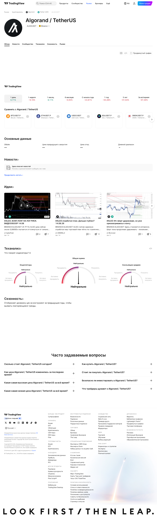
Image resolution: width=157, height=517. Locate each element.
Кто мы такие (75, 455)
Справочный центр (77, 462)
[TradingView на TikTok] (31, 422)
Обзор (72, 430)
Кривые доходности (55, 471)
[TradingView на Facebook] (10, 422)
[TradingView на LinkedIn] (22, 422)
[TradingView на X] (5, 422)
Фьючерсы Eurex (76, 446)
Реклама (130, 433)
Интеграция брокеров (135, 435)
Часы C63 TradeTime (78, 478)
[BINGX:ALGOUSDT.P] (109, 216)
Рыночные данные (77, 421)
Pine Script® (52, 478)
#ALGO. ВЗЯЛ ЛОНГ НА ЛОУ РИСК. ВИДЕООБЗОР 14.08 (20, 222)
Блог (72, 460)
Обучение (101, 437)
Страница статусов (77, 501)
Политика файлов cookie (79, 492)
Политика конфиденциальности (81, 490)
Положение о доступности (80, 494)
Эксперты (101, 449)
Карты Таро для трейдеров (80, 476)
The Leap (73, 437)
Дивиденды (52, 460)
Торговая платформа (134, 426)
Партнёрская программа (136, 437)
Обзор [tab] (7, 44)
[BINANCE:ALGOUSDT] (6, 216)
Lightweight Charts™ (134, 421)
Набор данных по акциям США (81, 449)
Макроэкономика (54, 476)
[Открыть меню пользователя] (134, 3)
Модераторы (103, 428)
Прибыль (51, 458)
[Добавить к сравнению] (27, 116)
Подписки (74, 419)
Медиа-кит (74, 467)
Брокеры (99, 3)
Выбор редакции (104, 440)
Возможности (75, 417)
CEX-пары (51, 433)
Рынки (89, 3)
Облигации (52, 428)
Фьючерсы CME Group (78, 444)
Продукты (63, 3)
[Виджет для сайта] (126, 53)
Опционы (51, 474)
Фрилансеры (103, 451)
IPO (49, 462)
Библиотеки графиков (135, 419)
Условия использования (79, 485)
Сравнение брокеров (78, 435)
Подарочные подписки (78, 424)
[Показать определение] (11, 144)
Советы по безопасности (79, 497)
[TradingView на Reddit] (35, 422)
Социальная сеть (104, 417)
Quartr (34, 450)
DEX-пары (51, 435)
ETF (49, 425)
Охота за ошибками (77, 499)
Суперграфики (53, 417)
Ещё (108, 3)
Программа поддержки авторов (110, 424)
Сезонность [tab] (52, 44)
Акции (50, 423)
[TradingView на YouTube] (14, 422)
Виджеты (130, 417)
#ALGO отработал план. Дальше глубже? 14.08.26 (75, 222)
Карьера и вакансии (77, 465)
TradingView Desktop (55, 487)
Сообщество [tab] (27, 44)
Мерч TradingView (76, 474)
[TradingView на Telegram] (27, 422)
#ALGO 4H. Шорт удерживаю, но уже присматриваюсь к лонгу (124, 222)
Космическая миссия (78, 458)
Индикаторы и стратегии (107, 446)
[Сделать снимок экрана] (121, 53)
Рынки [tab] (62, 44)
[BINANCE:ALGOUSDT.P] (57, 216)
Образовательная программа (137, 440)
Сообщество (77, 3)
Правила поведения (105, 426)
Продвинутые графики (135, 424)
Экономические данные (57, 455)
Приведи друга (103, 421)
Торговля (101, 435)
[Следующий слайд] (151, 205)
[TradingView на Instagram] (18, 422)
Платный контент (104, 453)
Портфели (51, 469)
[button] (70, 3)
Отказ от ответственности (79, 487)
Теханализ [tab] (40, 44)
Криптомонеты (53, 430)
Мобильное (52, 485)
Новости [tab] (16, 44)
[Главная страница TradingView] (14, 3)
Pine (49, 437)
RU (128, 3)
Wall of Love (102, 419)
